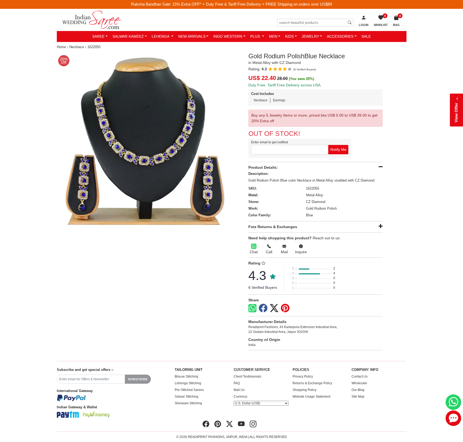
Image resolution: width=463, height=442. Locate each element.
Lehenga (161, 36)
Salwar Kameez (128, 36)
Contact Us (360, 376)
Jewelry (310, 36)
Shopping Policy (304, 390)
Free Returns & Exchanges (272, 227)
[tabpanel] (143, 138)
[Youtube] (241, 424)
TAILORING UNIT (189, 370)
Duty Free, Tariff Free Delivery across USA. (285, 85)
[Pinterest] (285, 308)
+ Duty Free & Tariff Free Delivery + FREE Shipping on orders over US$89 (267, 4)
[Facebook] (263, 308)
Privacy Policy (303, 376)
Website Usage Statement (311, 396)
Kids (289, 36)
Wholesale (359, 383)
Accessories (340, 36)
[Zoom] (143, 138)
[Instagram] (253, 424)
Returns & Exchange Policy (312, 383)
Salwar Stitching (186, 396)
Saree (98, 36)
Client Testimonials (247, 376)
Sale (366, 36)
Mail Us (239, 390)
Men (273, 36)
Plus (255, 36)
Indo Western (227, 36)
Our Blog (358, 390)
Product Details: (263, 167)
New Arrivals (192, 36)
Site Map (358, 396)
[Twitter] (274, 308)
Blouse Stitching (186, 376)
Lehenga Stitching (188, 383)
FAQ (237, 383)
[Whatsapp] (252, 308)
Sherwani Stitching (188, 403)
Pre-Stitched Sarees (189, 390)
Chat (254, 252)
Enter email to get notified (269, 142)
